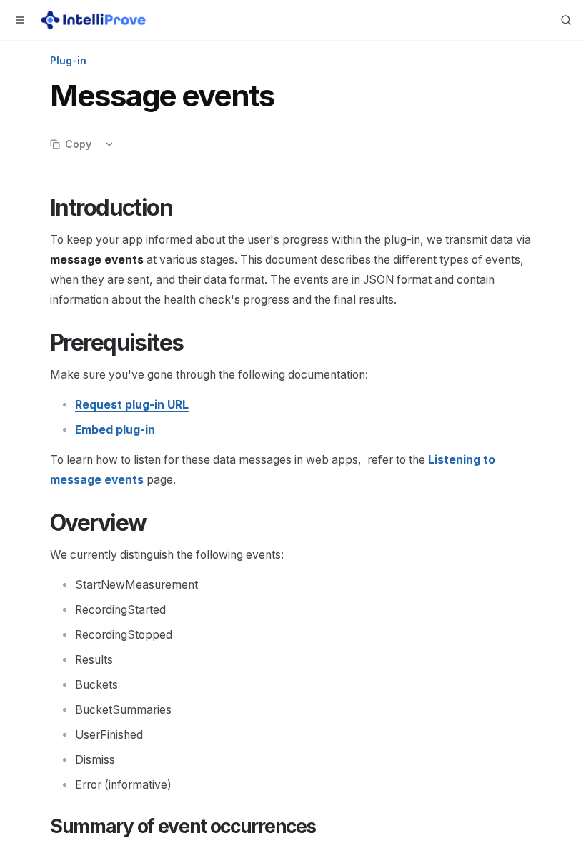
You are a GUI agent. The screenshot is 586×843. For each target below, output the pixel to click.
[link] (132, 404)
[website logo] (93, 20)
